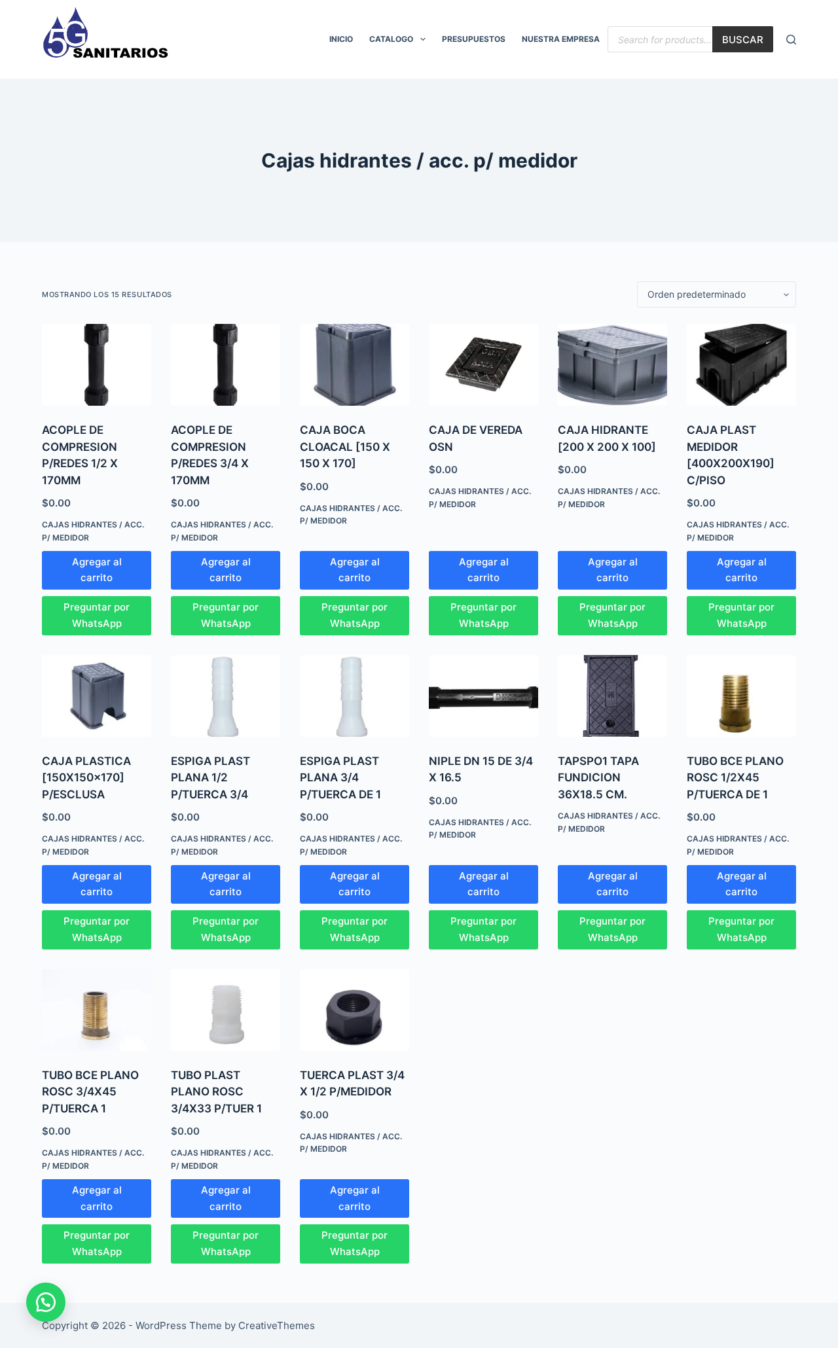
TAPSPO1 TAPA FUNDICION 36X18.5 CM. (598, 777)
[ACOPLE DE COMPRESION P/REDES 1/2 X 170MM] (96, 365)
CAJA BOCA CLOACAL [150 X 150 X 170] (345, 446)
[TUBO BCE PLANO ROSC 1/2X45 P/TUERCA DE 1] (741, 696)
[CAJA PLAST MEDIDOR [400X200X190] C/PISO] (741, 365)
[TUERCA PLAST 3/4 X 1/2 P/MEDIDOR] (354, 1010)
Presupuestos (473, 39)
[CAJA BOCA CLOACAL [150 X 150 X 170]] (354, 365)
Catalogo (391, 39)
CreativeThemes (276, 1325)
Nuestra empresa (561, 39)
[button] (45, 1302)
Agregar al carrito (613, 884)
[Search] (791, 39)
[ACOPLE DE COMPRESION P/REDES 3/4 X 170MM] (225, 365)
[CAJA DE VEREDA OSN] (483, 365)
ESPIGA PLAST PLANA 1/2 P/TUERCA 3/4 (210, 777)
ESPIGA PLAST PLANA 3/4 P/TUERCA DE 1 (340, 777)
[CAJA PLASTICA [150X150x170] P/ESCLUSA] (96, 696)
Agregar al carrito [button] (97, 570)
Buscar (742, 39)
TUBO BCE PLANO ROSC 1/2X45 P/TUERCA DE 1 (735, 777)
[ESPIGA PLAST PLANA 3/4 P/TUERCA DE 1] (354, 696)
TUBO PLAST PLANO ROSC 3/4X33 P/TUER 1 (216, 1092)
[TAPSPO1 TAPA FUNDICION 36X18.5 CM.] (612, 696)
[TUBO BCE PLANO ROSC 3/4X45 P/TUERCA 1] (96, 1010)
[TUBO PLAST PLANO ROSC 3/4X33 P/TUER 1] (225, 1010)
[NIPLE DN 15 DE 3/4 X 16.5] (483, 696)
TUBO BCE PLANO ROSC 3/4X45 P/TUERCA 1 (90, 1092)
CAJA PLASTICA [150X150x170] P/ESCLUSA (86, 777)
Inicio (341, 39)
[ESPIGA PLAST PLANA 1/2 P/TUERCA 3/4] (225, 696)
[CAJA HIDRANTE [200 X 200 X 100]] (612, 365)
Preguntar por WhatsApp (97, 615)
